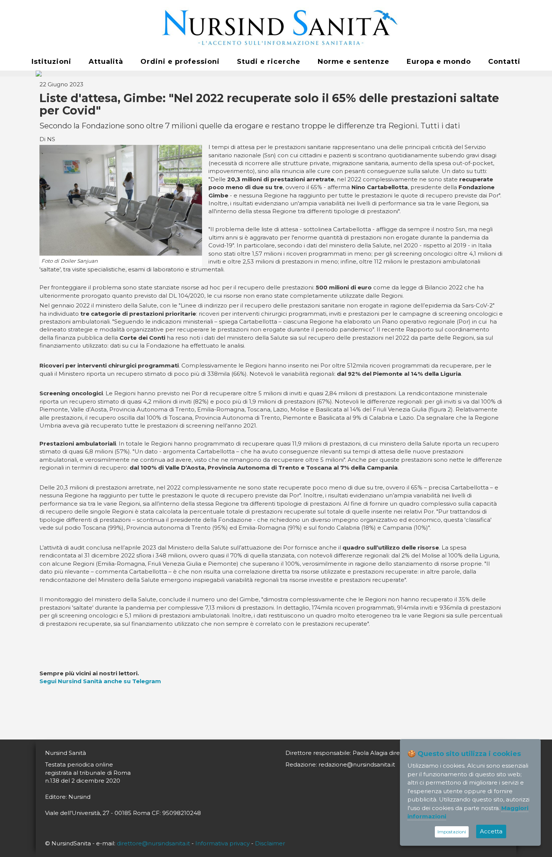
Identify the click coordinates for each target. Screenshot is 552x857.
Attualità (106, 61)
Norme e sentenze (353, 61)
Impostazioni (451, 831)
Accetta (491, 831)
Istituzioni (51, 61)
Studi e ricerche (268, 61)
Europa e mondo (439, 61)
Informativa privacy (222, 843)
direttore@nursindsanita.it (153, 843)
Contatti (504, 61)
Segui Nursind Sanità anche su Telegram (100, 681)
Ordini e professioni (180, 61)
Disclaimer (270, 843)
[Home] (276, 27)
